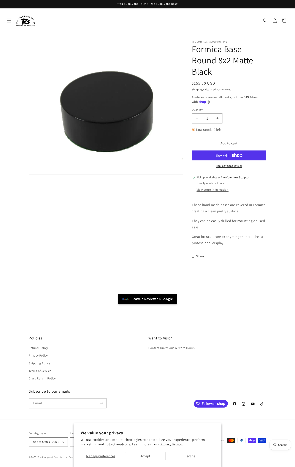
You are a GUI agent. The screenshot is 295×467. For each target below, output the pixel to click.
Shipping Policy (39, 363)
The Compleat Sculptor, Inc (53, 457)
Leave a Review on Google (152, 299)
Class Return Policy (42, 378)
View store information (212, 190)
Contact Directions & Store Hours (171, 348)
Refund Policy (38, 348)
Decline (189, 456)
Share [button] (200, 256)
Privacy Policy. (171, 444)
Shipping (197, 89)
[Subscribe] (101, 403)
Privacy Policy (38, 355)
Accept (145, 456)
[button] (9, 20)
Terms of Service (40, 371)
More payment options (229, 165)
